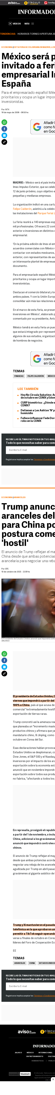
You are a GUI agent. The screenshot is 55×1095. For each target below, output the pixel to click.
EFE (7, 569)
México (30, 1053)
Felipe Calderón (22, 209)
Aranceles (19, 963)
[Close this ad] (53, 1079)
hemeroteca (38, 1061)
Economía (6, 47)
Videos (17, 24)
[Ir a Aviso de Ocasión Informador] (14, 1)
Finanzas (18, 376)
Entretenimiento (34, 1056)
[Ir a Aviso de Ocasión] (27, 1029)
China (32, 963)
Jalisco (18, 1053)
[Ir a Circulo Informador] (30, 1)
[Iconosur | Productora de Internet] (14, 1073)
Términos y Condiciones (44, 460)
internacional (45, 1053)
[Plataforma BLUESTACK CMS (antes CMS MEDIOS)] (25, 1073)
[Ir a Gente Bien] (47, 1)
